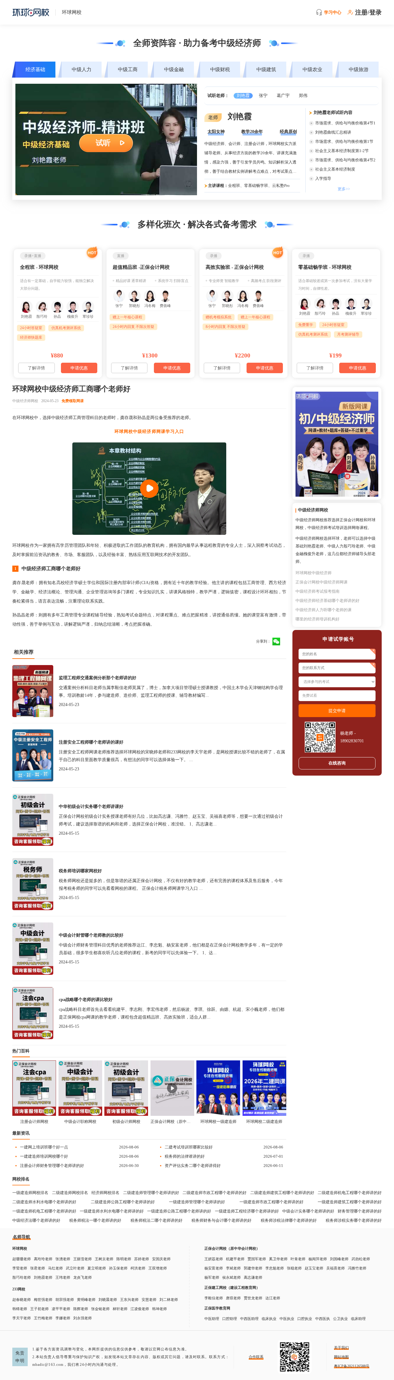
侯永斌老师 (231, 1277)
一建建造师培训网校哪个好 (44, 1156)
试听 (103, 143)
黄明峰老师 (86, 1299)
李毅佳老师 (213, 1298)
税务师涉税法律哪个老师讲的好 (289, 1220)
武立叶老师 (75, 1268)
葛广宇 (283, 95)
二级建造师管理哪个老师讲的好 (151, 1192)
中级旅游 (358, 69)
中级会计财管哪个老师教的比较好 (91, 935)
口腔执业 (304, 1319)
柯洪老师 (138, 1268)
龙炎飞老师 (82, 1277)
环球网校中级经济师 (314, 573)
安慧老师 (149, 1299)
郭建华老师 (253, 1268)
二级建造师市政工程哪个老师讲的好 (215, 1192)
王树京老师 (104, 1259)
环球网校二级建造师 (264, 1121)
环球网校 (19, 1248)
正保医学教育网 (217, 1308)
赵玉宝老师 (314, 1268)
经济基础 (35, 69)
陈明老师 (123, 1259)
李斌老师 (233, 1268)
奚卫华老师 (278, 1259)
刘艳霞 (243, 95)
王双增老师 (157, 1268)
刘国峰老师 (339, 1259)
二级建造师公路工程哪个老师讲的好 (123, 1202)
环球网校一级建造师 (218, 1121)
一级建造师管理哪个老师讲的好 (197, 1202)
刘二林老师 (168, 1299)
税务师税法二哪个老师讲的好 (157, 1220)
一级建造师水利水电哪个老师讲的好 (112, 1211)
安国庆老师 (161, 1259)
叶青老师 (298, 1259)
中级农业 (312, 69)
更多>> (344, 189)
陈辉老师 (80, 1309)
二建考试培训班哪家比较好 (189, 1147)
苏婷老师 (141, 1259)
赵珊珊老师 (21, 1259)
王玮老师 (62, 1277)
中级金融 (174, 69)
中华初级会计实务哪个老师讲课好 (91, 806)
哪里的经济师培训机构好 (318, 619)
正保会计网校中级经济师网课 (322, 582)
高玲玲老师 (43, 1259)
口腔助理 (229, 1319)
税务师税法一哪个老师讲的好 (95, 1220)
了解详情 (36, 368)
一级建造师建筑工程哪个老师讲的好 (350, 1202)
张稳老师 (294, 1268)
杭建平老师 (235, 1259)
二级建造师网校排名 (70, 1192)
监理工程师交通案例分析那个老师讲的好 (97, 678)
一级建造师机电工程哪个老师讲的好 (44, 1211)
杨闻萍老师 (317, 1259)
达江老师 (272, 1298)
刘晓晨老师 (107, 1299)
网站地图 (341, 1357)
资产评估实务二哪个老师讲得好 (193, 1165)
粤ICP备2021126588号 (351, 1366)
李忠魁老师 (274, 1268)
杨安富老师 (213, 1268)
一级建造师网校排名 (30, 1192)
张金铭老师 (100, 1309)
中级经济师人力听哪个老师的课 (324, 609)
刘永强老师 (82, 1318)
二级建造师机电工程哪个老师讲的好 (350, 1192)
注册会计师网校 (34, 1121)
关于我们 (341, 1348)
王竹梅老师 (43, 1318)
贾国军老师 (256, 1259)
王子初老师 (39, 1309)
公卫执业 (340, 1319)
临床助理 (358, 1319)
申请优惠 (79, 368)
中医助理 (211, 1319)
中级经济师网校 (25, 401)
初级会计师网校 (126, 1121)
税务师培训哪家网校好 (80, 871)
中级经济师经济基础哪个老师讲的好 (328, 600)
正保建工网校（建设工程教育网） (232, 1287)
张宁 (263, 95)
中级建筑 (266, 69)
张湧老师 (62, 1259)
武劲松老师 (361, 1259)
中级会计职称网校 (80, 1121)
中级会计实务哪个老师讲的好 (308, 1211)
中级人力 (81, 69)
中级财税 (220, 69)
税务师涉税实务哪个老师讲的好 (354, 1220)
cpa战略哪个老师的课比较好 (86, 999)
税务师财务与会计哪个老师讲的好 (221, 1220)
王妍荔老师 (213, 1259)
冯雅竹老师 (357, 1268)
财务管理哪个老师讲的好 (360, 1211)
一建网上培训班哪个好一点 (44, 1147)
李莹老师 (19, 1268)
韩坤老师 (159, 1309)
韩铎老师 (19, 1309)
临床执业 (269, 1319)
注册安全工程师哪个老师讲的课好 (91, 742)
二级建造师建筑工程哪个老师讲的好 (282, 1192)
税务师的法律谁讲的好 (185, 1156)
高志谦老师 (253, 1277)
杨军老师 (211, 1277)
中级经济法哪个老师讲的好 (36, 1220)
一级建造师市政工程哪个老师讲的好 (271, 1202)
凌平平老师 (61, 1309)
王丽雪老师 (82, 1259)
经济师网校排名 (105, 1192)
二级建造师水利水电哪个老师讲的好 (44, 1202)
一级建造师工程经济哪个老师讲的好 (247, 1211)
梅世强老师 (43, 1299)
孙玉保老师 (118, 1268)
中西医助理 (249, 1319)
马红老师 (55, 1268)
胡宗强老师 (64, 1299)
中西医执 (322, 1319)
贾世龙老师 (253, 1298)
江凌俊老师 (140, 1309)
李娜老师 (62, 1318)
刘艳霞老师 (43, 1277)
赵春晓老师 (21, 1299)
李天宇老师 (21, 1318)
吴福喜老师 (335, 1268)
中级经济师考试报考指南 (318, 591)
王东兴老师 (129, 1299)
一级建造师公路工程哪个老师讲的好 (179, 1211)
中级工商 (128, 69)
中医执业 (286, 1319)
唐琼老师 (233, 1298)
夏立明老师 (96, 1268)
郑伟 (303, 95)
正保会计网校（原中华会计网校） (172, 1121)
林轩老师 (120, 1309)
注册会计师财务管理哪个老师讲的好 (52, 1165)
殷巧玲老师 (21, 1277)
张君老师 (37, 1268)
